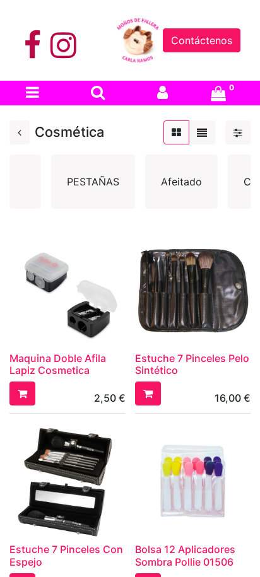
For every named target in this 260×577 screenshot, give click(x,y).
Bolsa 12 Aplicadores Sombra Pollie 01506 (185, 555)
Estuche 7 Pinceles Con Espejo (66, 555)
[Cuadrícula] (176, 132)
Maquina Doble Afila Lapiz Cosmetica (57, 364)
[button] (22, 393)
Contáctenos (201, 40)
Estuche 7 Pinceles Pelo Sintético (192, 364)
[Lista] (202, 132)
